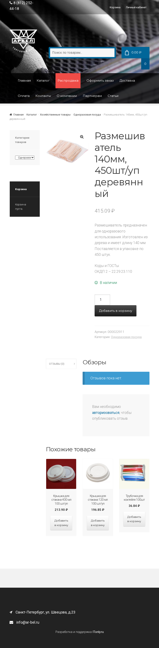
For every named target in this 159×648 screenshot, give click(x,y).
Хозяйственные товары (55, 114)
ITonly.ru (98, 632)
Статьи (113, 96)
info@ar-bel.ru (27, 622)
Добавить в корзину (115, 311)
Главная (24, 80)
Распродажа (68, 80)
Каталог (43, 80)
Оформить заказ (100, 80)
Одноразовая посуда (87, 114)
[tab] (61, 364)
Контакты (43, 96)
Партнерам (92, 96)
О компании (67, 96)
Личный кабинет (136, 7)
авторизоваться (105, 413)
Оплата (24, 96)
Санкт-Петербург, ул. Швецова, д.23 (45, 612)
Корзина (115, 7)
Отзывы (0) (56, 363)
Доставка (127, 80)
